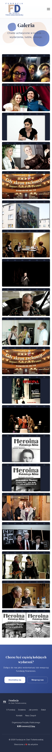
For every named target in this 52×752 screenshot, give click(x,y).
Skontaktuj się (14, 680)
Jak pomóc (33, 710)
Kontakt (19, 715)
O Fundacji (10, 710)
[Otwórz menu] (48, 9)
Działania (22, 710)
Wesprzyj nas (37, 680)
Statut (43, 710)
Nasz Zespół (30, 715)
